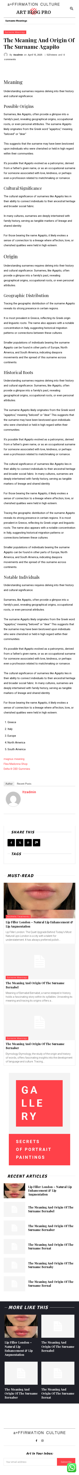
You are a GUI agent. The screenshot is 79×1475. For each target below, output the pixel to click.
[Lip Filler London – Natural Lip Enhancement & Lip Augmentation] (39, 900)
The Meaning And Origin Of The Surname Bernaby (50, 1265)
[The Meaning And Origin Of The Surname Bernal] (14, 1283)
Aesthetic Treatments (18, 916)
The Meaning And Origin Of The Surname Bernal (50, 1283)
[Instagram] (42, 1441)
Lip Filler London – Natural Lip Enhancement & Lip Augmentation (50, 1190)
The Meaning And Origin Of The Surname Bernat (50, 1246)
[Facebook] (11, 842)
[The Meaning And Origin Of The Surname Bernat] (14, 1246)
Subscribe (66, 1462)
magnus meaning (14, 759)
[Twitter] (19, 842)
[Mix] (36, 842)
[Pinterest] (28, 842)
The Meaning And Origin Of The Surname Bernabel (50, 1209)
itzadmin (18, 54)
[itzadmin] (7, 55)
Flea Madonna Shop (16, 764)
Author (9, 783)
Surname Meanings (15, 32)
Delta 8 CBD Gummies (17, 768)
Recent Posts (24, 783)
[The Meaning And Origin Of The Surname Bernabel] (39, 961)
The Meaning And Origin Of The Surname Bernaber (50, 1228)
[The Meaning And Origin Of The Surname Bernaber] (39, 1022)
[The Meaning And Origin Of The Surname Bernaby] (14, 1265)
